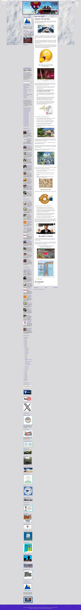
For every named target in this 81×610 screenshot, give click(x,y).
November (26, 349)
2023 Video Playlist (25, 113)
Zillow (42, 143)
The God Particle (29, 191)
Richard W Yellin (25, 95)
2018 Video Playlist (25, 119)
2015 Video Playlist (25, 122)
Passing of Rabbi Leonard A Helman (29, 166)
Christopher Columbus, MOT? (29, 277)
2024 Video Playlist (25, 112)
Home (46, 287)
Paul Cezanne (46, 167)
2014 (25, 375)
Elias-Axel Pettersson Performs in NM (29, 132)
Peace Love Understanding (27, 94)
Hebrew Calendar (25, 87)
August (26, 353)
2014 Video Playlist (25, 123)
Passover (24, 93)
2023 (25, 342)
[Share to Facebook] (40, 279)
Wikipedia (45, 116)
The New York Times (52, 83)
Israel (24, 88)
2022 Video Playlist (25, 114)
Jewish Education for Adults (29, 185)
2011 (25, 379)
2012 (25, 378)
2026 (25, 338)
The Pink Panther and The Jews (29, 322)
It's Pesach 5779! (27, 362)
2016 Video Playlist (25, 121)
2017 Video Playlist (25, 120)
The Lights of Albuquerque (27, 31)
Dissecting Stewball (29, 283)
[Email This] (38, 279)
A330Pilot (45, 608)
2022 (25, 343)
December (26, 348)
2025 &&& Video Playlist (26, 111)
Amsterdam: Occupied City (29, 215)
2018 (25, 370)
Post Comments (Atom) (41, 289)
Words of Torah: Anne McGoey (29, 139)
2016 (25, 373)
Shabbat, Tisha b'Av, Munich (29, 179)
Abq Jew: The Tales (26, 85)
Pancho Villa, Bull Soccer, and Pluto (29, 152)
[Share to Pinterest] (41, 279)
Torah (24, 96)
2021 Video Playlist (25, 115)
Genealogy (24, 86)
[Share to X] (39, 279)
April (25, 358)
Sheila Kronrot (51, 245)
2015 (25, 374)
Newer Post (36, 287)
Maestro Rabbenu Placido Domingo (29, 328)
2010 (25, 380)
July (25, 354)
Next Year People (29, 247)
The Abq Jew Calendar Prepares (29, 146)
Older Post (56, 287)
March (26, 366)
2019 (25, 347)
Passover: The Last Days (28, 361)
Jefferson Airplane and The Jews (29, 221)
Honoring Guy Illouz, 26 (29, 172)
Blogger (51, 608)
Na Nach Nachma (29, 227)
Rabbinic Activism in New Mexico (29, 270)
